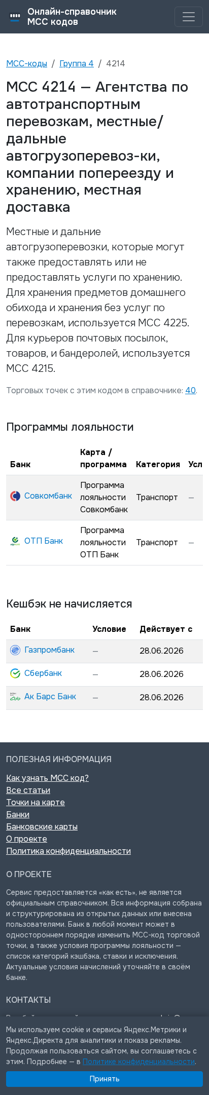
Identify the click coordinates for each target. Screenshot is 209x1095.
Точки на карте (35, 802)
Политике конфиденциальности (139, 1061)
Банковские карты (42, 826)
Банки (17, 814)
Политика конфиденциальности (68, 851)
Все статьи (28, 790)
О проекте (26, 839)
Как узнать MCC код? (47, 778)
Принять (105, 1078)
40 (190, 390)
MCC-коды (26, 63)
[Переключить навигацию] (189, 17)
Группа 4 (76, 63)
